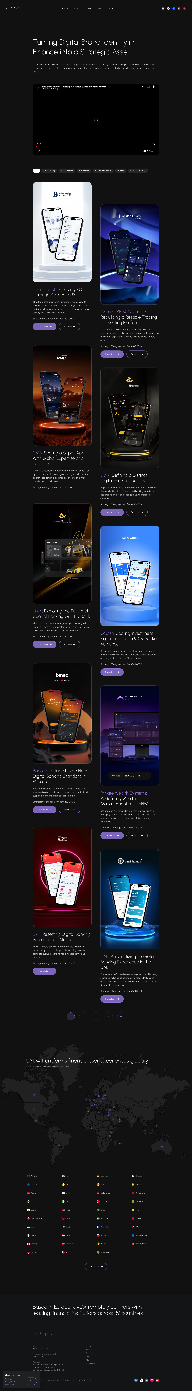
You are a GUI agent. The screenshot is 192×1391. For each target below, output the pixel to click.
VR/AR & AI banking (137, 171)
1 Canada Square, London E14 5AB (50, 1370)
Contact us (112, 8)
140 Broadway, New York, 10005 (50, 1367)
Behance (68, 326)
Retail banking (49, 171)
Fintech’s (120, 171)
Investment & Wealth (103, 171)
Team (89, 8)
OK (30, 1381)
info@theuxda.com (40, 1349)
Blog (100, 8)
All (36, 171)
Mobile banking (67, 171)
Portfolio (77, 8)
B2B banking (84, 171)
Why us (65, 8)
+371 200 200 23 (39, 1357)
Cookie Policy (9, 1384)
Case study (43, 326)
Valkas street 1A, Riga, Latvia (51, 1365)
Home (88, 1346)
